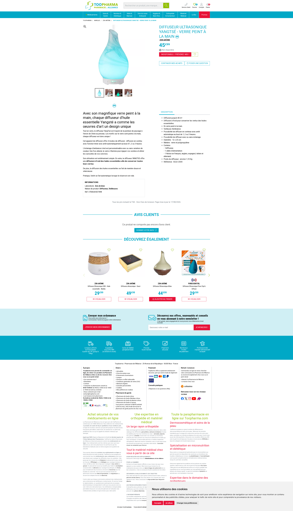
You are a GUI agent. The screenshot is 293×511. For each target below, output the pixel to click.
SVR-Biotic (205, 439)
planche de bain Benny (133, 477)
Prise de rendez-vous (123, 373)
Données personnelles (123, 386)
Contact (86, 383)
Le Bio (194, 15)
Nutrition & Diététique (117, 15)
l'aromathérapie (204, 456)
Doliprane (103, 460)
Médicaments (92, 15)
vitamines (104, 475)
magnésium (114, 473)
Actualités (119, 371)
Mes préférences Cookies (124, 390)
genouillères (145, 432)
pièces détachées (139, 491)
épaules (162, 434)
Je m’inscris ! (202, 327)
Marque (97, 20)
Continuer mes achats (171, 63)
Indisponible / (175, 54)
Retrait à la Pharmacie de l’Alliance (193, 379)
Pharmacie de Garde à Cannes (126, 402)
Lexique (119, 377)
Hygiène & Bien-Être (156, 15)
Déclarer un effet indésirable (125, 379)
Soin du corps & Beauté (142, 15)
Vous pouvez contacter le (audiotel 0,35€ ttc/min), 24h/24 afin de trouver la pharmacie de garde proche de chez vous (129, 406)
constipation (119, 466)
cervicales (156, 434)
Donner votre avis (145, 230)
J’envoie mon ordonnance (97, 327)
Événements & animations (124, 375)
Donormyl (112, 470)
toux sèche (115, 464)
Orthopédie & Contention (170, 15)
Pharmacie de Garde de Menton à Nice (128, 400)
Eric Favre (204, 465)
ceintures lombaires (155, 432)
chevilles (136, 435)
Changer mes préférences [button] (187, 503)
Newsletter (87, 381)
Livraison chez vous (188, 381)
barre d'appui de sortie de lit (153, 468)
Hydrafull (202, 471)
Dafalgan (103, 462)
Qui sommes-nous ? (90, 379)
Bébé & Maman (129, 15)
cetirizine (95, 468)
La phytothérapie (194, 456)
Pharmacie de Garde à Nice (125, 396)
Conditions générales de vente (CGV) (128, 381)
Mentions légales (122, 383)
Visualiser (100, 299)
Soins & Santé (105, 15)
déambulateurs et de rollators (154, 458)
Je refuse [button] (169, 503)
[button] (209, 275)
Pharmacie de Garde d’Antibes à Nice (128, 398)
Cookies (119, 388)
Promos (204, 15)
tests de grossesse (102, 473)
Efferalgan (94, 462)
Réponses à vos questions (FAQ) (159, 389)
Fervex (119, 468)
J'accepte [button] (157, 503)
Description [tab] (167, 112)
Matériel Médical (183, 15)
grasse (85, 466)
